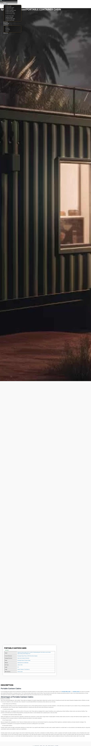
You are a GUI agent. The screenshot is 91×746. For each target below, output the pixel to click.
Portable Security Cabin (10, 13)
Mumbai (7, 31)
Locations (5, 25)
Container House (76, 691)
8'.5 (18, 667)
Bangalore (7, 28)
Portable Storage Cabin (10, 18)
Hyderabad (7, 29)
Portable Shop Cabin (9, 15)
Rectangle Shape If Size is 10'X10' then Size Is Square (27, 655)
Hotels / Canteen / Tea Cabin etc (23, 669)
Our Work (5, 22)
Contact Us (6, 23)
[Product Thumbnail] (88, 2)
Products (5, 4)
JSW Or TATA (19, 664)
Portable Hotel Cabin (9, 11)
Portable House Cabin (9, 20)
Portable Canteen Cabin (10, 14)
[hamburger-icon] (20, 2)
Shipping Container (9, 17)
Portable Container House (10, 10)
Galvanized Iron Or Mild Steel (22, 662)
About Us (5, 33)
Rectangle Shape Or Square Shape (23, 660)
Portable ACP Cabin (9, 8)
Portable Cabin (8, 6)
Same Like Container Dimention (23, 658)
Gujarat (6, 26)
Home (4, 2)
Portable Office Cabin (9, 7)
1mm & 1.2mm (20, 671)
